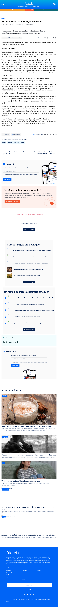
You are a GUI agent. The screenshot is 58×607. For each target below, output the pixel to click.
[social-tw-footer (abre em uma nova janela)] (30, 594)
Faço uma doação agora (11, 201)
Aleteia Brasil (19, 24)
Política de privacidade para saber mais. (38, 362)
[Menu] (9, 4)
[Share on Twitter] (50, 37)
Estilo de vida (5, 15)
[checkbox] (3, 174)
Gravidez (16, 142)
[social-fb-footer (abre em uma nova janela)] (27, 594)
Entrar (29, 589)
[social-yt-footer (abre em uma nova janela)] (24, 594)
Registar (12, 10)
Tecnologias (6, 489)
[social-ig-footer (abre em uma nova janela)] (33, 594)
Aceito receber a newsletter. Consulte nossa (21, 175)
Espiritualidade (9, 575)
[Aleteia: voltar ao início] (29, 3)
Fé (3, 463)
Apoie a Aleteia (16, 599)
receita (4, 395)
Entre (35, 223)
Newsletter (24, 570)
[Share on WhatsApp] (55, 37)
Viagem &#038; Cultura (11, 577)
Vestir (23, 577)
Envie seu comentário (29, 229)
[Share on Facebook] (45, 37)
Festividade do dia (11, 342)
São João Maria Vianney (35, 6)
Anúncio (24, 579)
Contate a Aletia (16, 602)
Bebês (4, 142)
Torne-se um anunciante (44, 599)
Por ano (39, 570)
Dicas (4, 517)
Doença (10, 142)
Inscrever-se (7, 179)
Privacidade (24, 602)
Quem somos (24, 599)
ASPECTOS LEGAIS (32, 599)
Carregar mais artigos (29, 282)
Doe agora (28, 10)
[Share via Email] (53, 37)
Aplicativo (24, 572)
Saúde (22, 142)
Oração (45, 10)
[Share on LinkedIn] (47, 37)
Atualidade (8, 570)
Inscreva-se (24, 575)
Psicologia (5, 437)
